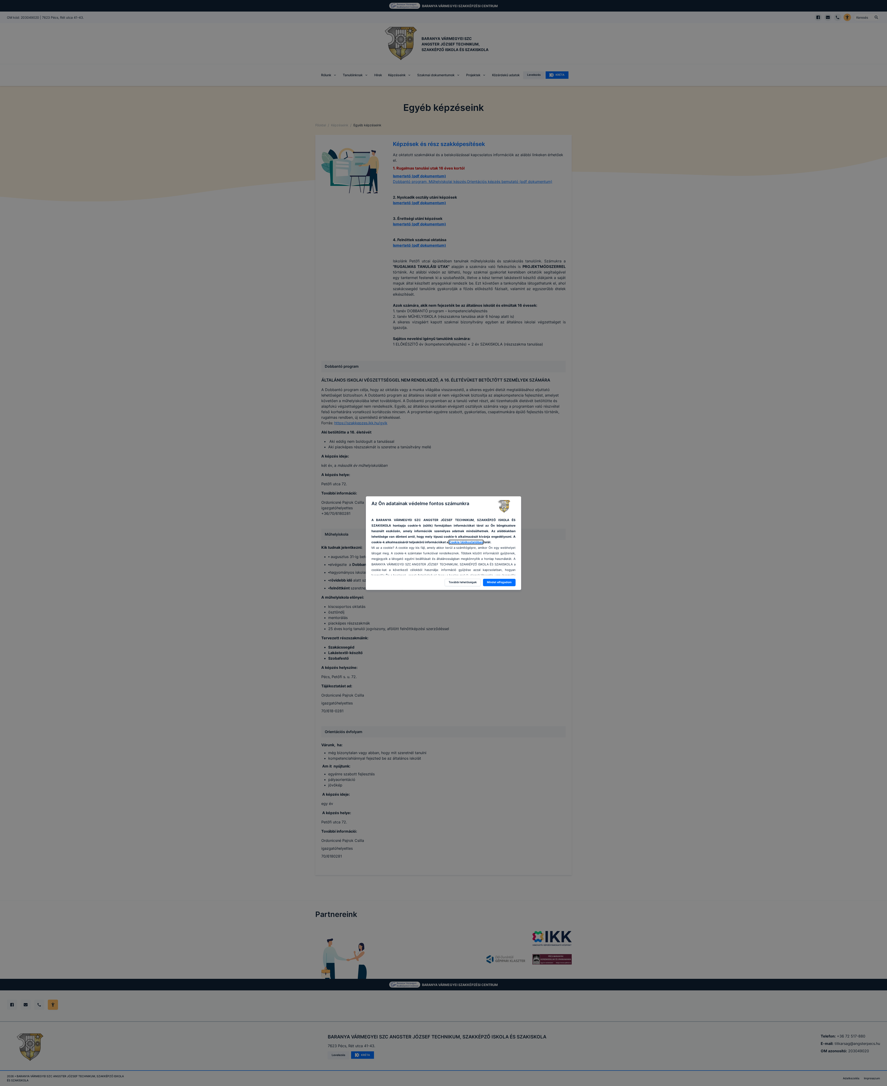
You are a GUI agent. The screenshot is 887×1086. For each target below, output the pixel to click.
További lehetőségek (463, 582)
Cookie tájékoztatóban (466, 542)
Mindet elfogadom (499, 582)
